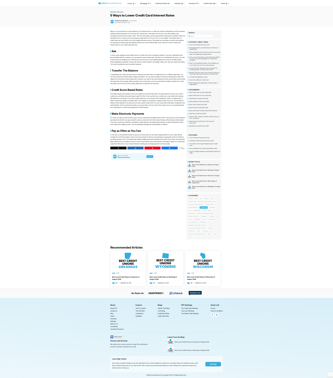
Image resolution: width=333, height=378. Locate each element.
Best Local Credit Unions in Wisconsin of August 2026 (201, 278)
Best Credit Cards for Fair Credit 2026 (200, 95)
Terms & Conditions (217, 311)
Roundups (210, 228)
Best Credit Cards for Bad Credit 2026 (200, 92)
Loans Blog (161, 311)
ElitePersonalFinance (121, 20)
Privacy (213, 308)
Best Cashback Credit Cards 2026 (199, 101)
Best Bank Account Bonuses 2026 (199, 126)
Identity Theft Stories (194, 216)
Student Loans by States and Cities (197, 234)
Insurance (212, 216)
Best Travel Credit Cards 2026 (198, 104)
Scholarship (205, 231)
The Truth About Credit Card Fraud (199, 137)
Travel (215, 234)
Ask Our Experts (141, 308)
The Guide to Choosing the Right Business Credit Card (203, 144)
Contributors (139, 313)
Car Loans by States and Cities (196, 204)
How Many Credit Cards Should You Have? (201, 140)
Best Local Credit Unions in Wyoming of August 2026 (163, 278)
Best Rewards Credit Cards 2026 (198, 98)
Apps (196, 198)
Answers (191, 198)
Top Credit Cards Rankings (189, 308)
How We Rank (140, 311)
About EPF (113, 308)
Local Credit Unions (193, 222)
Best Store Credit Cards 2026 (197, 113)
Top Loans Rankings (187, 311)
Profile (149, 156)
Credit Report (212, 207)
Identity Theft (192, 213)
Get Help (213, 364)
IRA (217, 216)
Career (112, 316)
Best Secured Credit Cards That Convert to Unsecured (201, 122)
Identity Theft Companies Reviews (205, 213)
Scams (198, 231)
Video (190, 237)
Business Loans (192, 201)
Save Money (192, 231)
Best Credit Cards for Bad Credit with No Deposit (203, 110)
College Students (210, 204)
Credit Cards (133, 20)
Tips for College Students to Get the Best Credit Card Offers (204, 152)
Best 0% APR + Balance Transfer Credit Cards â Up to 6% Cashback (204, 117)
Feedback (139, 316)
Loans (204, 219)
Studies (210, 234)
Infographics (204, 216)
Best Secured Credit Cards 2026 (198, 107)
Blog (111, 313)
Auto (201, 198)
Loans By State (211, 219)
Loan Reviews (197, 219)
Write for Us (114, 324)
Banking (207, 198)
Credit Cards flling (163, 316)
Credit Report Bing (163, 313)
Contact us (113, 311)
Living (190, 219)
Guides (209, 210)
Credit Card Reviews (193, 207)
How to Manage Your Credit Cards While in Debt (203, 148)
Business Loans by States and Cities (207, 201)
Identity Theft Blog (163, 308)
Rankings (113, 321)
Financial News (196, 210)
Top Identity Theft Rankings (190, 313)
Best (212, 198)
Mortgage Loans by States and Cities (197, 225)
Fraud (204, 210)
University (113, 319)
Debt (190, 210)
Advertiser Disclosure (117, 12)
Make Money (203, 222)
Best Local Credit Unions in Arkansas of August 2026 (125, 278)
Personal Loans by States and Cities (197, 228)
